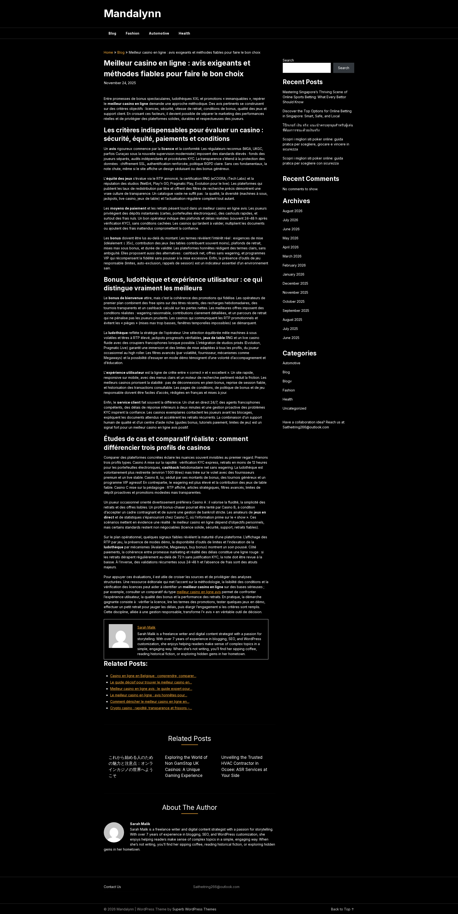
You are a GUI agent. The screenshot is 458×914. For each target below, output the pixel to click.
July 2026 (290, 220)
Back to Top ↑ (342, 909)
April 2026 (291, 247)
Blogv (287, 381)
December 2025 (295, 283)
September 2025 (296, 310)
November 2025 (295, 292)
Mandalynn (132, 13)
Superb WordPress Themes (194, 909)
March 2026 (292, 256)
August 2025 (292, 320)
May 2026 (290, 238)
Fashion (132, 33)
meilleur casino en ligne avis (199, 592)
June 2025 (291, 338)
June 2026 (291, 229)
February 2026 (294, 265)
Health (184, 33)
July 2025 (290, 329)
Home (108, 52)
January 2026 (293, 274)
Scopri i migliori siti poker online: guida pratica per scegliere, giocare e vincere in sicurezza (316, 144)
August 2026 (292, 211)
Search (288, 60)
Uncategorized (294, 408)
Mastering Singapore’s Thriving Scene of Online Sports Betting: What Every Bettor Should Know (315, 97)
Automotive (159, 33)
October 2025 (294, 301)
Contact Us (112, 887)
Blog (112, 33)
